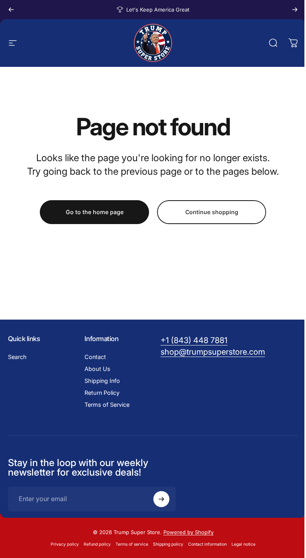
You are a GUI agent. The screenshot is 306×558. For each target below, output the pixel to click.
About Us (97, 368)
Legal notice (243, 544)
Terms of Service (106, 404)
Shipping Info (102, 380)
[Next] (295, 9)
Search (17, 356)
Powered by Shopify (188, 532)
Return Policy (102, 392)
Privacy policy (65, 544)
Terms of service (132, 544)
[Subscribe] (161, 499)
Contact (95, 356)
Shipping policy (168, 544)
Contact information (207, 544)
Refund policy (97, 544)
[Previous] (11, 9)
